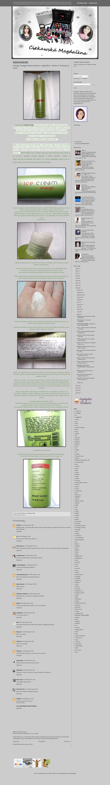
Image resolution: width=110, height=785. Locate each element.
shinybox (77, 617)
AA (76, 415)
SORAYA (77, 621)
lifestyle (77, 544)
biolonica (77, 444)
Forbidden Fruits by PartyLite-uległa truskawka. (85, 335)
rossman (77, 611)
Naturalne (77, 562)
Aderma (77, 419)
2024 (77, 268)
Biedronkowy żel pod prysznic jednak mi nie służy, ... (86, 350)
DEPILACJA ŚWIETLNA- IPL (82, 460)
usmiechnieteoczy (20, 555)
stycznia (79, 382)
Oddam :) (83, 150)
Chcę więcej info (82, 3)
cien (76, 452)
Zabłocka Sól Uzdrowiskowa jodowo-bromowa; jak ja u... (85, 362)
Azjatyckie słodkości (80, 427)
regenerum (77, 605)
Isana (76, 509)
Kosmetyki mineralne (80, 525)
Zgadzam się (93, 3)
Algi (76, 421)
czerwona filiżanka (20, 565)
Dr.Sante (77, 466)
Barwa (76, 431)
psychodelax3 (19, 613)
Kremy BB (77, 529)
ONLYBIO (77, 578)
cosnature (77, 454)
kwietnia (79, 309)
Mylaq (76, 560)
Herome (77, 499)
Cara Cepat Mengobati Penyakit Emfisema (26, 706)
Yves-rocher (78, 650)
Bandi (76, 429)
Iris (17, 536)
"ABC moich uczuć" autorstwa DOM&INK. (84, 320)
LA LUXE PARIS (79, 538)
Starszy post (67, 741)
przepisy (77, 601)
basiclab (77, 433)
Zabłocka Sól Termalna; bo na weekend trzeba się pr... (86, 343)
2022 (77, 273)
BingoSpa (77, 442)
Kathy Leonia (19, 679)
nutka (76, 570)
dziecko (77, 472)
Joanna (76, 517)
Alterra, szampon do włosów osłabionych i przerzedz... (86, 328)
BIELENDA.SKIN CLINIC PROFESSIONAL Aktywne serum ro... (85, 367)
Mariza (76, 554)
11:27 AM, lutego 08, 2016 (31, 689)
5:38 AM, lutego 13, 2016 (27, 698)
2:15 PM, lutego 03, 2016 (31, 555)
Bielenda (77, 440)
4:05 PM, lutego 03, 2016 (30, 584)
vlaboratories (78, 644)
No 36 (76, 566)
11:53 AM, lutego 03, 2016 (27, 525)
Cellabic (77, 450)
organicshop (78, 580)
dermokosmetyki (79, 462)
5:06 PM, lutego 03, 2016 (27, 603)
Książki (77, 531)
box (76, 448)
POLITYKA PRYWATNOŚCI (82, 143)
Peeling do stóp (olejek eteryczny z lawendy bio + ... (85, 371)
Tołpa (76, 633)
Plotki (76, 597)
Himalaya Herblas (79, 501)
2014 (77, 388)
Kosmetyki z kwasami (80, 527)
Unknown (18, 525)
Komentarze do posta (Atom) (26, 744)
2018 (77, 283)
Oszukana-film (84, 254)
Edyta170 (18, 603)
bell (76, 435)
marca (78, 312)
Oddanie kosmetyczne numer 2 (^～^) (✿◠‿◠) (88, 173)
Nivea (76, 564)
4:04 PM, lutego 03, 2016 (34, 574)
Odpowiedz (19, 531)
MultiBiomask (78, 558)
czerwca (79, 304)
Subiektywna (19, 670)
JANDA (77, 513)
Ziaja (76, 652)
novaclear (77, 568)
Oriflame (77, 582)
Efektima (77, 474)
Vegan (76, 640)
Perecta (77, 585)
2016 (77, 288)
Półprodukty (78, 599)
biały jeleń (77, 438)
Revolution (77, 607)
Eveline (77, 476)
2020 (77, 278)
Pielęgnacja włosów (21, 515)
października (80, 295)
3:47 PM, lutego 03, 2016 (31, 565)
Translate (85, 78)
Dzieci (76, 470)
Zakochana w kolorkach (22, 594)
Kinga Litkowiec (20, 584)
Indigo (76, 505)
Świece (76, 631)
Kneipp (77, 519)
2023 (77, 271)
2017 (77, 285)
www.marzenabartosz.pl (22, 574)
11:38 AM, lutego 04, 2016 (27, 641)
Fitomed (77, 484)
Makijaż (77, 550)
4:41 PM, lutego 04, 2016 (29, 660)
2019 (77, 280)
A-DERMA (78, 413)
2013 (77, 390)
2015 (77, 385)
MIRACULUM (78, 556)
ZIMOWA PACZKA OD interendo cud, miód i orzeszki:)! (86, 347)
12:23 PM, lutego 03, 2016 (30, 546)
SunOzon (77, 627)
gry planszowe (78, 491)
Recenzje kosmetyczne (80, 603)
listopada (79, 292)
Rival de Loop (78, 609)
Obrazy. (83, 207)
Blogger (74, 773)
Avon (76, 425)
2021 (77, 276)
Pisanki (77, 595)
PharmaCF (77, 589)
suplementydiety (79, 629)
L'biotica (77, 533)
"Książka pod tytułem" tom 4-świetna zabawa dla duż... (85, 339)
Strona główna (41, 741)
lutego (78, 314)
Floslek (77, 487)
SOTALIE (77, 623)
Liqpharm (77, 546)
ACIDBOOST (78, 417)
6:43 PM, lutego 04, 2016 (29, 670)
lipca (78, 302)
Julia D (18, 622)
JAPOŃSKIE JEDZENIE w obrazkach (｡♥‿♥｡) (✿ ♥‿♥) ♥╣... (86, 324)
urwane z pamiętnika (80, 635)
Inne (76, 507)
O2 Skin (77, 572)
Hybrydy (77, 503)
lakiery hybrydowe (79, 540)
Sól (76, 625)
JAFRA (77, 511)
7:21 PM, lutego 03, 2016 (29, 613)
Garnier (77, 489)
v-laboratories (78, 638)
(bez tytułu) (84, 185)
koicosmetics (78, 521)
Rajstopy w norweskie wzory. (88, 161)
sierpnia (79, 299)
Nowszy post (16, 741)
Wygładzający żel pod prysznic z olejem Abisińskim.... (86, 316)
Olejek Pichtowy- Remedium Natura (88, 242)
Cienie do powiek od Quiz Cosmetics (87, 230)
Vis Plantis (77, 642)
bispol (76, 446)
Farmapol (77, 480)
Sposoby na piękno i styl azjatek (87, 218)
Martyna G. (19, 632)
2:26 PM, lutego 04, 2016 (27, 651)
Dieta (76, 464)
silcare (76, 619)
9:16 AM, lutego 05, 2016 (29, 679)
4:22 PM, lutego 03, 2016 (34, 594)
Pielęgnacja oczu (79, 591)
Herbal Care (78, 495)
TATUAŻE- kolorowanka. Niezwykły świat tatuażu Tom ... (85, 378)
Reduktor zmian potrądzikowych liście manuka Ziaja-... (86, 332)
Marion (77, 552)
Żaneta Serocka (20, 546)
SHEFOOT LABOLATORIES (82, 615)
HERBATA (77, 497)
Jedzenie (77, 515)
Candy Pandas (19, 660)
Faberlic (77, 478)
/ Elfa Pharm (78, 411)
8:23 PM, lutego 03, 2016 (26, 622)
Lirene (76, 548)
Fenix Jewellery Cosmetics (81, 482)
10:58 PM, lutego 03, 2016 (28, 632)
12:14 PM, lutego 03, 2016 (24, 536)
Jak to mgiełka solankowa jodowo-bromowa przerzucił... (85, 354)
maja (78, 307)
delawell (77, 458)
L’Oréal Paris (78, 535)
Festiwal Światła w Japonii (87, 197)
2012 (77, 393)
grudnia (79, 290)
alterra (76, 423)
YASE (76, 648)
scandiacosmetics (79, 613)
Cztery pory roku (79, 456)
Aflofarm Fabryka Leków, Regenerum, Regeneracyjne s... (86, 358)
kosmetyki (77, 523)
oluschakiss (78, 576)
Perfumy (77, 587)
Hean (76, 493)
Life (76, 542)
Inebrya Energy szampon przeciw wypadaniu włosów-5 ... (84, 375)
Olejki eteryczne (79, 574)
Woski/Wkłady (79, 646)
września (79, 297)
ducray (76, 468)
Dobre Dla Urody (20, 689)
